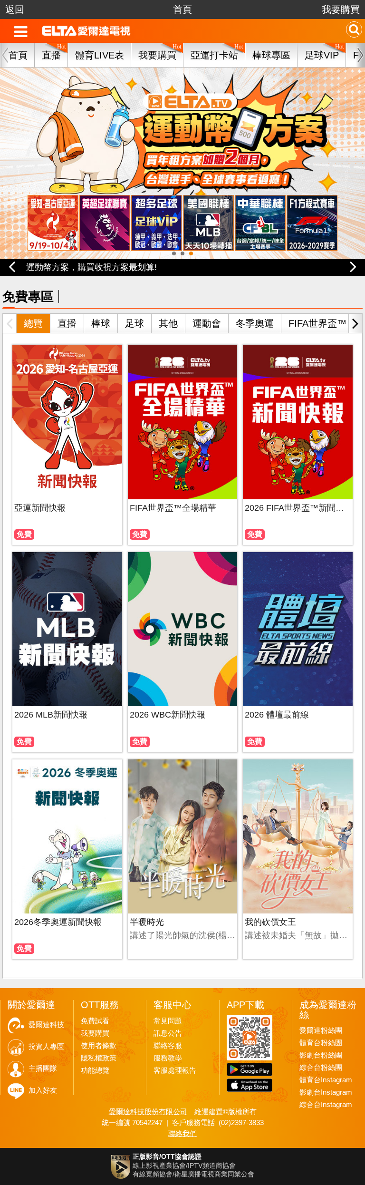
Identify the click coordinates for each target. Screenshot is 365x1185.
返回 (14, 9)
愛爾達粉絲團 (320, 1030)
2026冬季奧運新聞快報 (58, 922)
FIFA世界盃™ (317, 323)
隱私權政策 (98, 1058)
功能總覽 (95, 1070)
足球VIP (322, 55)
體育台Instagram (325, 1080)
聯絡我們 (182, 1133)
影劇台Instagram (325, 1092)
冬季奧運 (255, 323)
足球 (134, 323)
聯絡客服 (168, 1045)
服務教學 (168, 1058)
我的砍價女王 (270, 922)
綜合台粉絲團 (320, 1067)
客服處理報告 (175, 1070)
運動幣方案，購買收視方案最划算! (91, 267)
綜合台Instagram (325, 1104)
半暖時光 (147, 922)
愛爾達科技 (46, 1025)
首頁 (182, 9)
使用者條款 (98, 1045)
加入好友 (43, 1090)
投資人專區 (46, 1046)
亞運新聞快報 (40, 508)
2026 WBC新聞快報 (167, 714)
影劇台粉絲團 (320, 1055)
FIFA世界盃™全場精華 (173, 508)
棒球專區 (271, 55)
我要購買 (341, 9)
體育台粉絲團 (320, 1043)
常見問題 (168, 1021)
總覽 (33, 323)
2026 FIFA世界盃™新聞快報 (298, 508)
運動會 (206, 323)
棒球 (100, 323)
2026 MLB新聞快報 (50, 714)
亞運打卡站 (214, 55)
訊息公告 (168, 1033)
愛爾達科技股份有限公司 (148, 1111)
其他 (168, 323)
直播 (67, 323)
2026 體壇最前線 (277, 714)
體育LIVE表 (99, 55)
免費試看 (95, 1021)
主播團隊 (43, 1068)
